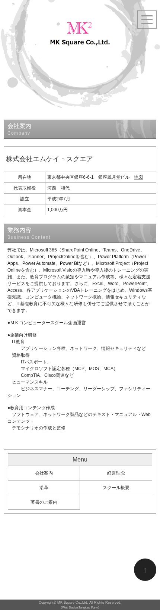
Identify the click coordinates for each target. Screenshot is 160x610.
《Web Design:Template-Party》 (80, 607)
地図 (138, 177)
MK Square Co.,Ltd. (72, 602)
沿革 (43, 487)
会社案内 (44, 473)
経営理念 (116, 473)
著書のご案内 (44, 502)
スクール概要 (116, 487)
